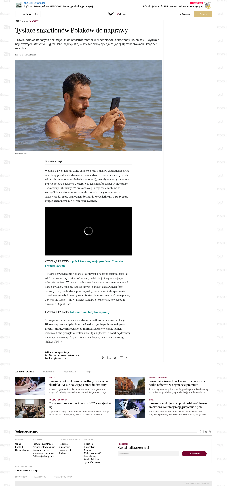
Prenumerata (65, 450)
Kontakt (19, 447)
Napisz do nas (22, 450)
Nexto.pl (88, 450)
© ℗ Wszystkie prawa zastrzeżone (62, 355)
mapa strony (21, 477)
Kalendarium (40, 477)
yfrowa (121, 14)
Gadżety (34, 21)
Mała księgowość (92, 453)
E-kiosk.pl (88, 444)
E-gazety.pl (89, 447)
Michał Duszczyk (53, 161)
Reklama (63, 444)
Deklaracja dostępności (44, 456)
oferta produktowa (62, 477)
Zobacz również (24, 371)
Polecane (48, 371)
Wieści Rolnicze (91, 459)
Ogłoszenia (64, 447)
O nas (18, 444)
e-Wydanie (185, 14)
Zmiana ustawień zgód (44, 447)
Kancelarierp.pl (91, 456)
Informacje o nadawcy (43, 453)
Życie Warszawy (92, 462)
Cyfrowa (24, 21)
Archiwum (64, 453)
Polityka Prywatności (43, 444)
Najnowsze (69, 371)
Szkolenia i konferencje (26, 470)
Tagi (87, 371)
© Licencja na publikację (57, 352)
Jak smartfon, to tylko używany (90, 312)
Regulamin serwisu (42, 450)
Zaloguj (203, 14)
